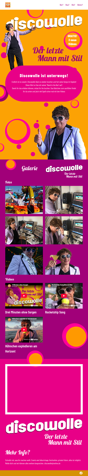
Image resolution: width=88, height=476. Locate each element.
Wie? (73, 5)
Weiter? (80, 5)
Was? (67, 5)
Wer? (61, 5)
